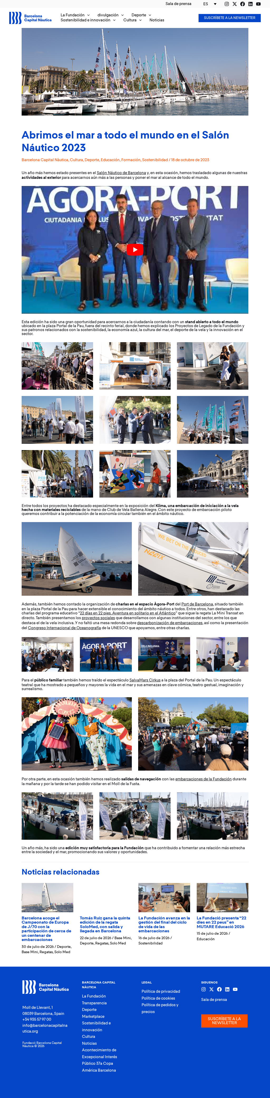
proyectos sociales (98, 618)
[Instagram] (226, 4)
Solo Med (62, 952)
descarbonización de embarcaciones (169, 623)
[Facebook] (242, 4)
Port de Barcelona (197, 604)
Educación (110, 160)
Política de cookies (158, 998)
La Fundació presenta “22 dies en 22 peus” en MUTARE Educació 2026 (221, 922)
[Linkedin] (250, 4)
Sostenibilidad (155, 160)
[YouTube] (258, 4)
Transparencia (94, 1003)
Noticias (89, 1044)
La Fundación (94, 996)
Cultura (76, 160)
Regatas (46, 952)
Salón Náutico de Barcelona (121, 173)
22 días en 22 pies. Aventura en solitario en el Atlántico (128, 613)
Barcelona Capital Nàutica (45, 160)
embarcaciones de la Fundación (203, 779)
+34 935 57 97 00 (36, 1019)
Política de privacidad (161, 992)
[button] (75, 15)
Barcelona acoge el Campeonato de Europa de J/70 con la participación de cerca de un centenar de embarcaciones (46, 929)
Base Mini (30, 952)
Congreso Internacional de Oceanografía (64, 628)
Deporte (92, 160)
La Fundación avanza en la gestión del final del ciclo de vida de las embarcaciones (164, 925)
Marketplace (93, 1017)
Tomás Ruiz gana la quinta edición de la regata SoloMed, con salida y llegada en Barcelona (105, 925)
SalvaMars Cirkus (145, 680)
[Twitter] (234, 4)
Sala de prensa (214, 1000)
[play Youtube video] (135, 250)
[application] (87, 15)
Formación (131, 160)
